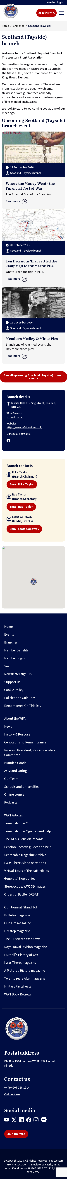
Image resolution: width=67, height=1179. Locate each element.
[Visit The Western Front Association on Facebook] (8, 441)
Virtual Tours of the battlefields (26, 870)
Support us (12, 681)
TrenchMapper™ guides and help (27, 831)
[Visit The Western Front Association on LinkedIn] (22, 1120)
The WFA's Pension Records (23, 839)
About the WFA (15, 718)
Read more (13, 201)
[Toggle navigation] (61, 13)
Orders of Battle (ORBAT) (22, 894)
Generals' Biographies (19, 878)
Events (9, 634)
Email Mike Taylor (22, 484)
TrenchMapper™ (16, 823)
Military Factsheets (17, 986)
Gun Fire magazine (17, 923)
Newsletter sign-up (18, 674)
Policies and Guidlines (20, 697)
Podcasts (10, 802)
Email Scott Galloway (24, 529)
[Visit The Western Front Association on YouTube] (8, 1120)
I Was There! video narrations (25, 862)
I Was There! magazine (20, 962)
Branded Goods (15, 762)
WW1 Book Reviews (18, 994)
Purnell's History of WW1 (22, 954)
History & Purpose (17, 734)
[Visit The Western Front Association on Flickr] (45, 1120)
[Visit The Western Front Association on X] (15, 1120)
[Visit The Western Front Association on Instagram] (37, 1120)
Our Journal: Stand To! (20, 907)
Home (5, 26)
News (8, 726)
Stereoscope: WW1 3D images (25, 886)
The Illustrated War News (22, 938)
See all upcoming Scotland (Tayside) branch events (33, 377)
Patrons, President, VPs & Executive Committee (29, 753)
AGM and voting (15, 770)
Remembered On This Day (22, 705)
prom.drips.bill (15, 417)
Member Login (14, 658)
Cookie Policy (13, 689)
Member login (55, 3)
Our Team (11, 778)
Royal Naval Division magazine (26, 946)
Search (9, 666)
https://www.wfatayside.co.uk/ (24, 427)
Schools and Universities (21, 786)
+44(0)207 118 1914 (16, 1087)
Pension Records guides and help (28, 846)
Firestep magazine (17, 931)
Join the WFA (46, 13)
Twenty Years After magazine (24, 978)
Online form (12, 1094)
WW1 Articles (13, 815)
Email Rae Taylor (21, 507)
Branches (18, 26)
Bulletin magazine (17, 915)
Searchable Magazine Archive (25, 854)
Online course (14, 794)
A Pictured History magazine (24, 970)
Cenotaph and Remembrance (25, 742)
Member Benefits (16, 650)
